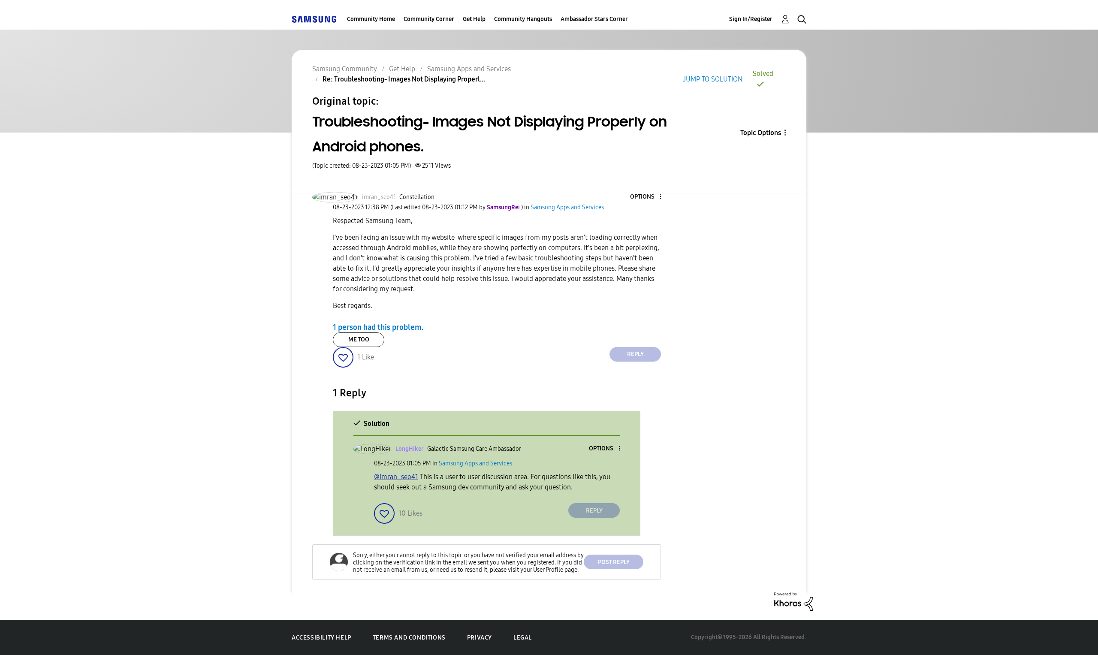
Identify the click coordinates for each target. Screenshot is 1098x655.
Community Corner (429, 19)
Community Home (371, 19)
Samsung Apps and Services (469, 69)
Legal (522, 637)
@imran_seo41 (396, 477)
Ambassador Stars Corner (594, 19)
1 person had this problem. (378, 327)
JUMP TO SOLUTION (712, 79)
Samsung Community (344, 69)
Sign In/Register (750, 19)
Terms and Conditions (409, 637)
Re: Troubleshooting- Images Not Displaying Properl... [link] (404, 79)
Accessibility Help (321, 637)
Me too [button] (358, 339)
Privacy (479, 637)
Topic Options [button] (760, 133)
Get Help (474, 19)
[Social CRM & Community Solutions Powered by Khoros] (793, 601)
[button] (646, 197)
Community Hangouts (523, 19)
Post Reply (614, 562)
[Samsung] (314, 19)
